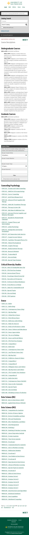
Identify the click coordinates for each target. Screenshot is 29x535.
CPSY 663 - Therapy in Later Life (11, 207)
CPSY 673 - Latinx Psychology (10, 226)
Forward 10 (7, 507)
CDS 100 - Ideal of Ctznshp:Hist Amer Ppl (13, 267)
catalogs (7, 532)
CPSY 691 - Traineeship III (9, 254)
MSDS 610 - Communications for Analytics (14, 444)
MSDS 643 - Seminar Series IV (10, 485)
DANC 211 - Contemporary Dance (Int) (13, 349)
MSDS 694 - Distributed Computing (11, 499)
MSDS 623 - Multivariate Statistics (11, 450)
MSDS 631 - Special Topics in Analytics (13, 467)
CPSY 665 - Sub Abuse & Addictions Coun (13, 210)
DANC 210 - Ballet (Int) (8, 346)
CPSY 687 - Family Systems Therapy (12, 248)
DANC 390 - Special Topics (9, 387)
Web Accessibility (14, 524)
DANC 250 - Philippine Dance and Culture (13, 366)
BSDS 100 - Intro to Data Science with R (13, 400)
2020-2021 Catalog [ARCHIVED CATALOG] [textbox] (13, 13)
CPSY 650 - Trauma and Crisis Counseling (13, 188)
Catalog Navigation (8, 35)
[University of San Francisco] (14, 5)
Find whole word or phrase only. (12, 179)
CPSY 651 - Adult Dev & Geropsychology (13, 191)
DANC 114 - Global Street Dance (11, 315)
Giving (23, 7)
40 (13, 507)
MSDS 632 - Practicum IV (9, 470)
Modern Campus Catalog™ (17, 533)
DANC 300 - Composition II (9, 375)
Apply (5, 7)
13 (21, 505)
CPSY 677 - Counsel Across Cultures (12, 237)
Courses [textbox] (4, 21)
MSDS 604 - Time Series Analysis (11, 439)
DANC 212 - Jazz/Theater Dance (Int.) (12, 352)
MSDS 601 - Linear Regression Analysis (13, 433)
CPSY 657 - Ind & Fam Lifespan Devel (12, 197)
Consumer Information (12, 520)
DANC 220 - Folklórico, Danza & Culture (13, 358)
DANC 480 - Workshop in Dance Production (14, 392)
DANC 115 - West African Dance (11, 318)
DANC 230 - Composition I (9, 361)
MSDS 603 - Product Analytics (10, 436)
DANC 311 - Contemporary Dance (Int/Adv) (14, 381)
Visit (10, 7)
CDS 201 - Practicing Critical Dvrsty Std (13, 276)
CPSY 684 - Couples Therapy (10, 245)
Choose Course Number (8, 158)
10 (14, 505)
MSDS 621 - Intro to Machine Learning (13, 447)
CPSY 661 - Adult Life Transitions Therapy (14, 204)
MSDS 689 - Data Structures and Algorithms (14, 490)
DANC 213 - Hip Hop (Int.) (9, 355)
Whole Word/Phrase (8, 27)
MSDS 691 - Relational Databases (11, 493)
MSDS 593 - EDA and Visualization (11, 419)
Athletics (14, 7)
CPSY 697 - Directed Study (9, 257)
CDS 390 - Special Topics (9, 290)
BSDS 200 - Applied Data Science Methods (13, 403)
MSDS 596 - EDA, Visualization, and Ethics (13, 421)
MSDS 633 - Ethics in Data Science (11, 473)
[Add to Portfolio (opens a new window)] (23, 40)
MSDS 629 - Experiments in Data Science (13, 462)
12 (18, 505)
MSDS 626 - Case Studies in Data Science (13, 456)
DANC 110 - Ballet (7, 303)
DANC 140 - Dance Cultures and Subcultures (14, 329)
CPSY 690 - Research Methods (10, 251)
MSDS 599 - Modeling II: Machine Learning (14, 430)
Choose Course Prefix (7, 153)
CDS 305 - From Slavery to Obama (11, 284)
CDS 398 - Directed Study (9, 293)
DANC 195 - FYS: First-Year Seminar (12, 341)
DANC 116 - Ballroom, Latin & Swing (12, 321)
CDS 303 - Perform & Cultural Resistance (13, 282)
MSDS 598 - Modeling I (8, 427)
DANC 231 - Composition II (9, 364)
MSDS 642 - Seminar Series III (10, 482)
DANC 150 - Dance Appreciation (11, 332)
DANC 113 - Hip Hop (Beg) (9, 312)
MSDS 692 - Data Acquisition (10, 496)
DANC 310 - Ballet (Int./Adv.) (10, 378)
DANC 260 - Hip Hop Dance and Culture (13, 369)
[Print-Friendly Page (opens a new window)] (25, 40)
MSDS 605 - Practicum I (8, 442)
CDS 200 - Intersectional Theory (11, 273)
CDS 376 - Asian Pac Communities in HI (13, 287)
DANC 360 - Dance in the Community (12, 384)
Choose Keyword (6, 169)
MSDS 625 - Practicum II (8, 453)
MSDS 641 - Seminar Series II (10, 479)
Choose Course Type (7, 164)
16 (2, 507)
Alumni (19, 7)
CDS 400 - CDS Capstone (8, 296)
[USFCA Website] (14, 527)
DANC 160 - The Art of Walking (10, 335)
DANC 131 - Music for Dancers (10, 323)
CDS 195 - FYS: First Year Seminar (11, 270)
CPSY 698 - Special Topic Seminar (11, 260)
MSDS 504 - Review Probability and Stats (13, 416)
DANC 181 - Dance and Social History (12, 338)
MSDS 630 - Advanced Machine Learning (13, 465)
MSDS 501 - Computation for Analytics (12, 410)
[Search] (26, 24)
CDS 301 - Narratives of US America (12, 279)
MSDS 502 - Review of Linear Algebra (12, 413)
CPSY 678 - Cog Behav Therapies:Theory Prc (14, 240)
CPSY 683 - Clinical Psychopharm (11, 243)
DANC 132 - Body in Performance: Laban (13, 326)
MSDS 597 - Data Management (10, 424)
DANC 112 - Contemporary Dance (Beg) (13, 309)
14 (23, 505)
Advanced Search (5, 31)
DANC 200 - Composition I (9, 343)
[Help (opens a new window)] (27, 40)
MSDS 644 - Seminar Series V (10, 488)
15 (25, 505)
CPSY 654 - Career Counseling (10, 194)
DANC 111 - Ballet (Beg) (8, 306)
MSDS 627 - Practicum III (9, 459)
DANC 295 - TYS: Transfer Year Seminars (13, 372)
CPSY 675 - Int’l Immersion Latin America (13, 234)
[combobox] (14, 13)
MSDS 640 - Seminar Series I (10, 476)
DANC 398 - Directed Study (9, 389)
